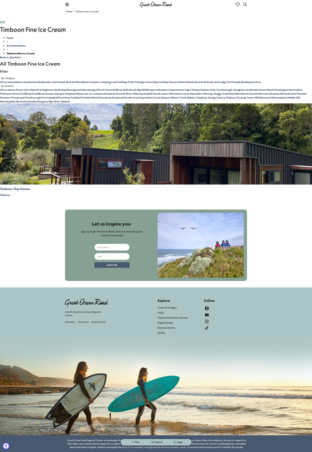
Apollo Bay (59, 90)
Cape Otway (192, 90)
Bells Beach (129, 90)
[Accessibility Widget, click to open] (6, 446)
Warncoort (265, 97)
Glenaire (59, 93)
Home (69, 11)
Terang (212, 97)
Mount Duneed (249, 93)
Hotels (181, 82)
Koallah (147, 93)
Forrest (16, 93)
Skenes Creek (178, 97)
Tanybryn (201, 97)
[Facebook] (207, 308)
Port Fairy (64, 97)
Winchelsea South (25, 101)
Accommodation (16, 45)
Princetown (105, 97)
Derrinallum (295, 90)
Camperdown (176, 90)
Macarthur (196, 93)
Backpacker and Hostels (52, 82)
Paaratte (301, 93)
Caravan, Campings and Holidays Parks (112, 82)
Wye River (54, 101)
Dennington (281, 90)
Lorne (186, 93)
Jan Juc (88, 93)
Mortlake (234, 93)
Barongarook (74, 90)
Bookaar (163, 90)
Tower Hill (252, 97)
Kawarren (110, 93)
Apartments (30, 82)
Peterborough (33, 97)
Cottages (140, 82)
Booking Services (251, 82)
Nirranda (274, 93)
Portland (76, 97)
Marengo (208, 93)
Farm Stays (152, 82)
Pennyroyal (17, 97)
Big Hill (141, 90)
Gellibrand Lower (44, 93)
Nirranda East (288, 93)
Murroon (263, 93)
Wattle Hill (294, 97)
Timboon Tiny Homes (15, 188)
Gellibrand (27, 93)
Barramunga (89, 90)
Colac (212, 90)
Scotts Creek (132, 97)
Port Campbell (50, 97)
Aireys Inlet (22, 90)
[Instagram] (207, 321)
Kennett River (124, 93)
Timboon (231, 97)
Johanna (98, 93)
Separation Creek (150, 97)
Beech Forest (104, 90)
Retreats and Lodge (215, 82)
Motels (190, 82)
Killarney (138, 93)
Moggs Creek (221, 93)
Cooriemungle (224, 90)
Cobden (204, 90)
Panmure (5, 97)
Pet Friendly (234, 82)
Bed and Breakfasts (77, 82)
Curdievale (251, 90)
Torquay (241, 97)
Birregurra (152, 90)
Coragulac (239, 90)
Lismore (177, 93)
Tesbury (220, 97)
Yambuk (65, 101)
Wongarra (42, 101)
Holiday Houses (168, 82)
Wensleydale (7, 101)
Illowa (80, 93)
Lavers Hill (167, 93)
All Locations (7, 90)
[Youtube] (207, 315)
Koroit (156, 93)
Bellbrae (118, 90)
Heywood (70, 93)
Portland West (89, 97)
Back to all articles (10, 57)
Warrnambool (279, 97)
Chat (179, 442)
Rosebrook (118, 97)
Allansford (35, 90)
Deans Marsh (266, 90)
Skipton (191, 97)
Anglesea (47, 90)
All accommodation (11, 82)
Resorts (198, 82)
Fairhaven (6, 93)
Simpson (165, 97)
